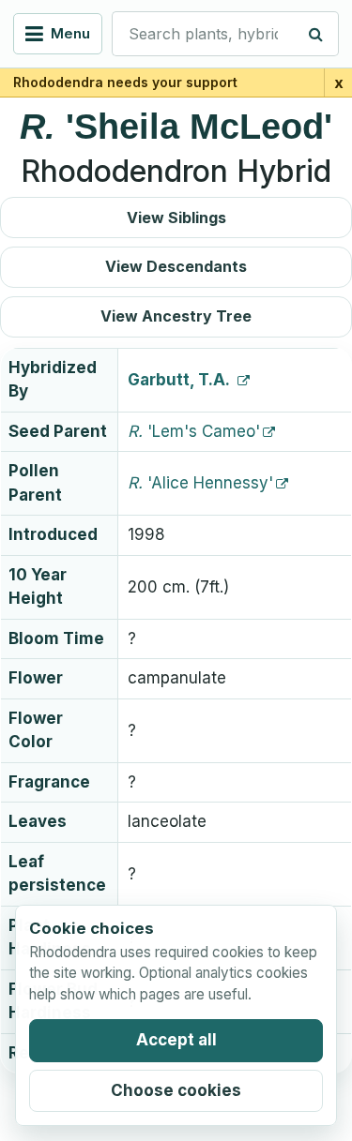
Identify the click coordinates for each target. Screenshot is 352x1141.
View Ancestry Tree (176, 316)
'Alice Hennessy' (200, 482)
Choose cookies (176, 1090)
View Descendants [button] (176, 266)
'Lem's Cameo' (194, 431)
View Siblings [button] (176, 217)
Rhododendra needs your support (125, 82)
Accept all (176, 1039)
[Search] (316, 33)
